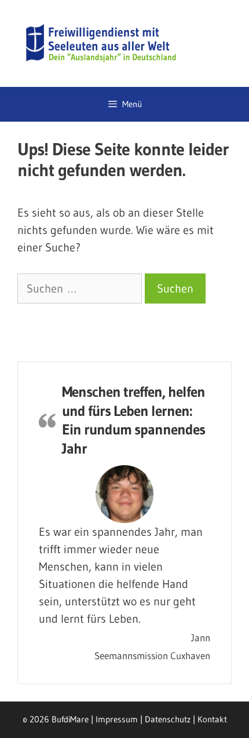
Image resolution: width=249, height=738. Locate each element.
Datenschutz (168, 719)
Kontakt (212, 719)
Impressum (117, 719)
